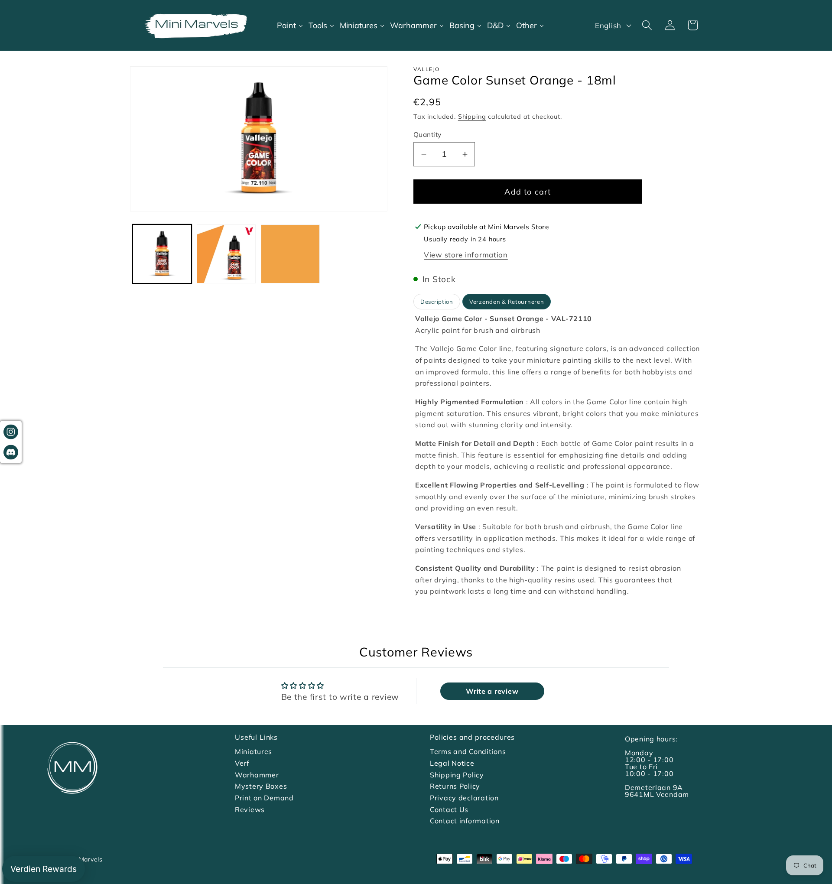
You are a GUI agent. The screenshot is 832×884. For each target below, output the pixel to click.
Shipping (472, 116)
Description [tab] (436, 301)
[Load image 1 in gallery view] (162, 253)
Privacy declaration (464, 797)
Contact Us (449, 809)
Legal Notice (452, 763)
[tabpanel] (557, 455)
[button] (646, 25)
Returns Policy (455, 786)
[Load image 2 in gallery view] (226, 253)
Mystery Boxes (261, 786)
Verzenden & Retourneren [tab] (506, 301)
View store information (466, 254)
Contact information (465, 820)
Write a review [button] (492, 691)
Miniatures (253, 751)
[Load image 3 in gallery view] (290, 253)
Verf (242, 763)
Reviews (250, 809)
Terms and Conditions (468, 751)
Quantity (427, 134)
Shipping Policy (457, 774)
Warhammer (257, 774)
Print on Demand (264, 797)
